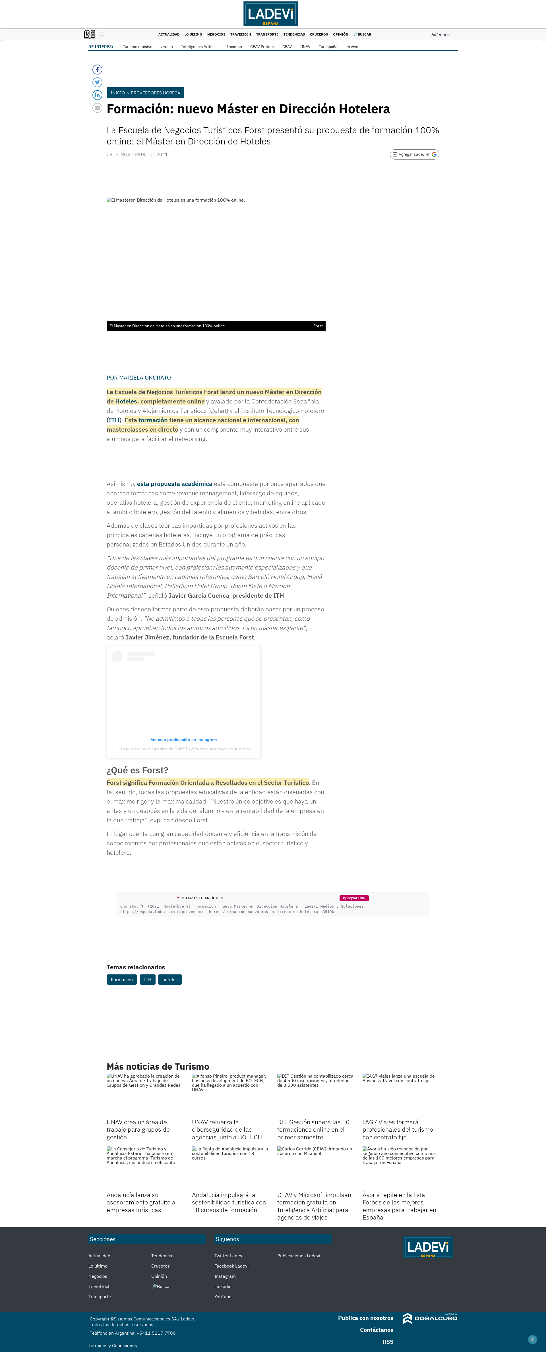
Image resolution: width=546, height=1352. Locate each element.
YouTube (222, 1296)
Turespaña (328, 46)
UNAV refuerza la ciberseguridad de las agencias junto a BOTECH (227, 1129)
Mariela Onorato (145, 377)
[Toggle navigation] (100, 34)
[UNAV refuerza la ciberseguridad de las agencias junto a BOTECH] (230, 1095)
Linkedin (222, 1286)
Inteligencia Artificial (200, 46)
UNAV (305, 46)
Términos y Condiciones (112, 1345)
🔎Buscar (362, 34)
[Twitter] (97, 82)
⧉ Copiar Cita (354, 898)
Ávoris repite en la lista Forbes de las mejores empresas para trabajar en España (399, 1205)
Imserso (234, 46)
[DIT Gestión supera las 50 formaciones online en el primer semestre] (315, 1095)
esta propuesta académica (174, 483)
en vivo (352, 46)
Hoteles (126, 401)
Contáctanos (376, 1330)
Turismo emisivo (137, 46)
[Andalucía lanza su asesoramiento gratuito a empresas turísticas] (145, 1168)
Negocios (216, 34)
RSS (388, 1341)
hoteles (170, 979)
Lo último (193, 34)
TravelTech (240, 34)
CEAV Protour (262, 46)
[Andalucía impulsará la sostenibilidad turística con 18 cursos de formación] (230, 1168)
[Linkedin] (97, 95)
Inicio (118, 93)
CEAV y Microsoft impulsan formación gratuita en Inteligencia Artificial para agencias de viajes (314, 1205)
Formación (122, 979)
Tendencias (294, 34)
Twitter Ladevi (228, 1255)
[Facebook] (97, 69)
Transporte (267, 34)
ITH (114, 420)
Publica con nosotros (365, 1318)
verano (167, 46)
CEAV (287, 46)
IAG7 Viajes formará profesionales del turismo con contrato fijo (398, 1129)
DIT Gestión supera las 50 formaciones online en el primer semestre (313, 1129)
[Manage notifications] (532, 1339)
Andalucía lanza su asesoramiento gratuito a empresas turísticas (141, 1202)
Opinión (340, 34)
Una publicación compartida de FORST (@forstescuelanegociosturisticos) (183, 749)
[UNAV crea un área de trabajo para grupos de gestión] (145, 1095)
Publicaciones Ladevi (298, 1255)
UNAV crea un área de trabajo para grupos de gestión (138, 1129)
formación (153, 420)
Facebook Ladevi (231, 1266)
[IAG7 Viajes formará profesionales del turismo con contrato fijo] (401, 1095)
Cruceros (319, 34)
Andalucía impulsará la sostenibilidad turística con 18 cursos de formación (229, 1202)
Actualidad (168, 34)
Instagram (225, 1276)
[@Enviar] (97, 108)
